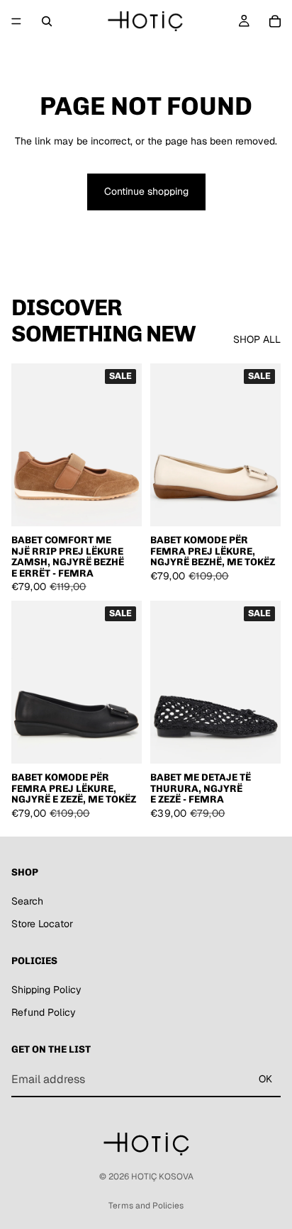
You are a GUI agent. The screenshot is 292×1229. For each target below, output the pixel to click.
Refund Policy (43, 1012)
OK (265, 1079)
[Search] (46, 21)
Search (27, 901)
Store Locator (42, 923)
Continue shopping (146, 191)
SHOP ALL (257, 339)
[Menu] (16, 21)
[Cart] (275, 21)
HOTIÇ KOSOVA (162, 1176)
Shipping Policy (46, 989)
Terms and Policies (146, 1205)
